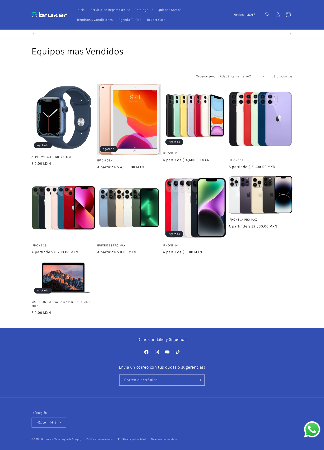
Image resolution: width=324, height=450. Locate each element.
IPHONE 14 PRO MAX (243, 220)
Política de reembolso (100, 439)
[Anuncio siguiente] (291, 34)
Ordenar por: (205, 76)
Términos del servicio (164, 439)
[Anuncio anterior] (33, 34)
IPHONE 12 (236, 160)
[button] (110, 10)
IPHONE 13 (39, 245)
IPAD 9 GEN (105, 160)
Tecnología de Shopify (68, 439)
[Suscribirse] (199, 380)
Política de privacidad (132, 439)
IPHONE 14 (170, 245)
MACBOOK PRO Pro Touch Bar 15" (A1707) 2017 (61, 304)
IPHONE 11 (170, 153)
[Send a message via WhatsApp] (312, 429)
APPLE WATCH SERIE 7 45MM (51, 157)
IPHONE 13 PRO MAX (111, 245)
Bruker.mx (47, 439)
